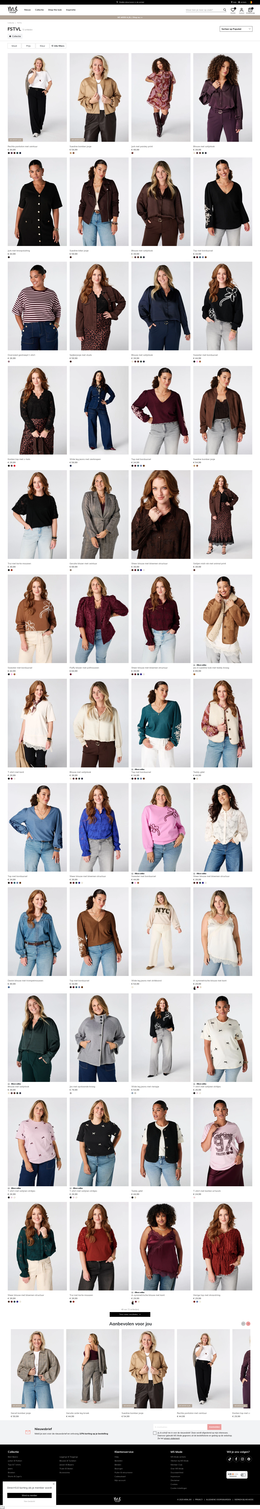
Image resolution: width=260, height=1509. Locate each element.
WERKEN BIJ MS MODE (243, 1499)
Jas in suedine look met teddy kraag (211, 667)
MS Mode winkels (178, 1457)
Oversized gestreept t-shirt (21, 355)
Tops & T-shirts (14, 1464)
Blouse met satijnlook (204, 146)
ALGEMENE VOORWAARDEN (218, 1499)
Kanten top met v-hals (19, 459)
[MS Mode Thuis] (13, 10)
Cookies (174, 1484)
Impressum (175, 1476)
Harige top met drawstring (206, 1295)
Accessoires (64, 1472)
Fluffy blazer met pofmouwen (84, 667)
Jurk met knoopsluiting (19, 250)
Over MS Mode (177, 1468)
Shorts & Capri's (15, 1476)
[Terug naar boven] (2, 1507)
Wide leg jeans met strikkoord (146, 980)
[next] (64, 98)
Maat (14, 45)
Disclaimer (175, 1480)
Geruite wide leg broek (77, 1413)
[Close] (54, 1484)
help (234, 2)
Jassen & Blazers (66, 1464)
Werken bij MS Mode (179, 1461)
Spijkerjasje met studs (81, 355)
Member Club (176, 1464)
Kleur (42, 45)
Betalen (118, 1464)
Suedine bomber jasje (80, 146)
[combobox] (206, 10)
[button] (27, 10)
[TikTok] (230, 1459)
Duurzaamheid (177, 1472)
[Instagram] (242, 1459)
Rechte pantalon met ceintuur (23, 146)
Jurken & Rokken (15, 1461)
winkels (243, 2)
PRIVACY (199, 1499)
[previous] (10, 98)
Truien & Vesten (66, 1468)
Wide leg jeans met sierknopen (85, 459)
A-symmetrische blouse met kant (210, 980)
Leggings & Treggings (68, 1457)
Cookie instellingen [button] (179, 1488)
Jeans (10, 1468)
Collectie (11, 23)
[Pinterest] (249, 1459)
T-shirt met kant (16, 772)
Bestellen (119, 1461)
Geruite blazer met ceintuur (83, 563)
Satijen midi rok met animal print (209, 563)
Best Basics (13, 1457)
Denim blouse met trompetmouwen (25, 980)
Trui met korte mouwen (19, 563)
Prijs (28, 45)
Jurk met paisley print (142, 146)
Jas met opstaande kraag (82, 1086)
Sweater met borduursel (205, 355)
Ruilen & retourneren (124, 1472)
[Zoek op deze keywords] (224, 9)
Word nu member (29, 1495)
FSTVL (19, 23)
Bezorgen (119, 1468)
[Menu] (246, 1472)
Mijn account (120, 1480)
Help (117, 1457)
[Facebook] (236, 1459)
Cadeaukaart (120, 1476)
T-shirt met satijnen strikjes (207, 1086)
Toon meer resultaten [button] (128, 1314)
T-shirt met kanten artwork (207, 1190)
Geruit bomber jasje (21, 1413)
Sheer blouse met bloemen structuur (149, 563)
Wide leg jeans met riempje (145, 1086)
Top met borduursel (203, 250)
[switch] (243, 1475)
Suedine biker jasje (79, 250)
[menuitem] (26, 10)
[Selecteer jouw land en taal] (251, 2)
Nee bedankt (29, 1501)
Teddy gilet (199, 772)
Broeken (11, 1472)
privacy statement (172, 1438)
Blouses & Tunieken (67, 1461)
